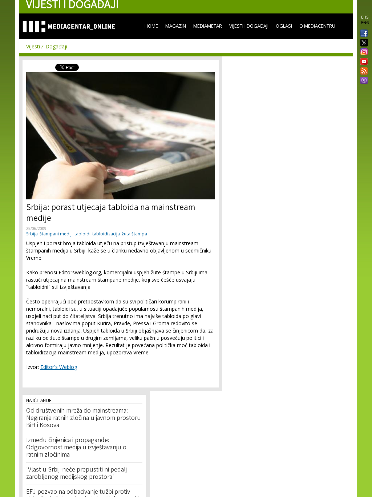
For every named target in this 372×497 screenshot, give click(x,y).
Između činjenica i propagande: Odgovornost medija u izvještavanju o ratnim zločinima (76, 448)
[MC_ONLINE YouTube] (362, 61)
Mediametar (207, 26)
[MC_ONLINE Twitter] (362, 43)
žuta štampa (134, 234)
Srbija (32, 234)
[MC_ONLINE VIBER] (362, 81)
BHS (364, 17)
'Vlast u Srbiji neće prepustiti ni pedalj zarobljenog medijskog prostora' (76, 473)
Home (151, 26)
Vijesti (33, 46)
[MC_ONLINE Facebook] (362, 34)
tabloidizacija (106, 234)
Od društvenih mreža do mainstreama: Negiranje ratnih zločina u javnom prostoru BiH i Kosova (83, 418)
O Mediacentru (317, 26)
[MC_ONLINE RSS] (362, 72)
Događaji (56, 46)
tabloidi (82, 234)
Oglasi (284, 26)
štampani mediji (56, 234)
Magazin (175, 26)
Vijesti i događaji (248, 26)
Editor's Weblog (58, 366)
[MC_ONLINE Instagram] (362, 52)
